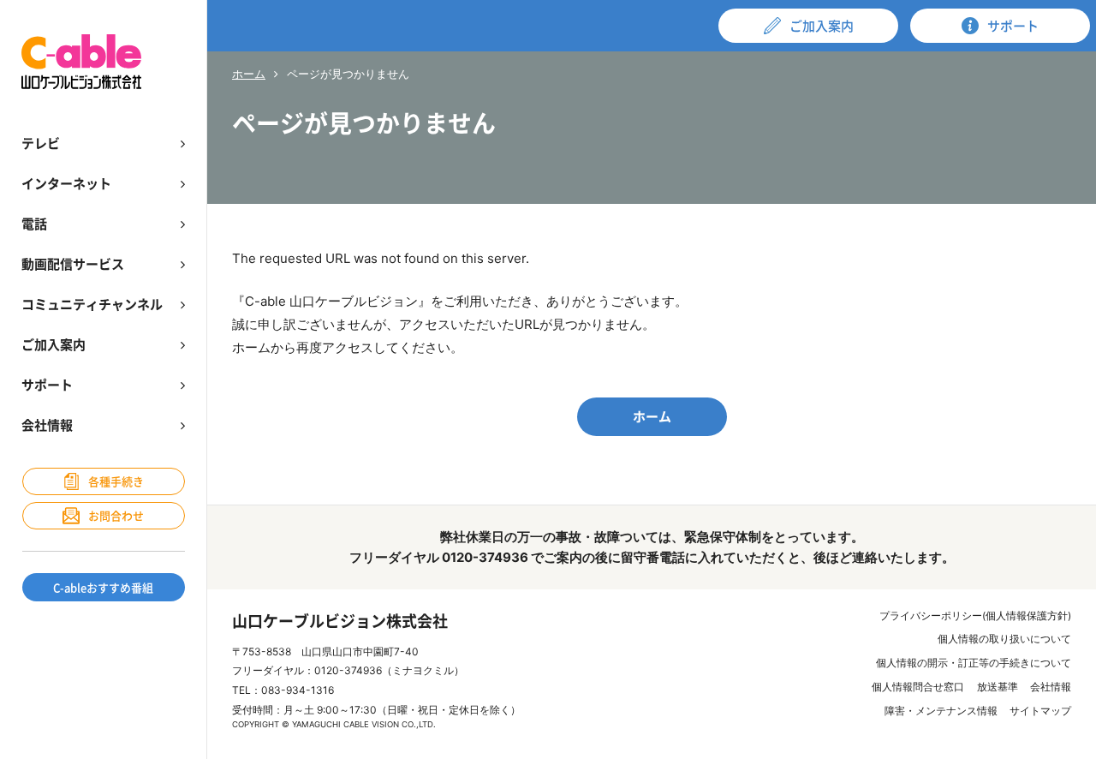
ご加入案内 (821, 25)
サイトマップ (1040, 710)
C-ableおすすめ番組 (103, 587)
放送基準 (997, 686)
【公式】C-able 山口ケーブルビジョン (81, 61)
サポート (1013, 25)
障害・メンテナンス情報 (941, 710)
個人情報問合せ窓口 (918, 686)
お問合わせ (116, 515)
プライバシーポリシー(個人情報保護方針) (975, 615)
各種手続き (116, 481)
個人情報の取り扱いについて (1004, 638)
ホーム (248, 74)
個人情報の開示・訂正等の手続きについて (973, 662)
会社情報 (1050, 686)
